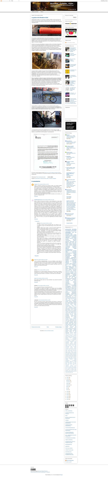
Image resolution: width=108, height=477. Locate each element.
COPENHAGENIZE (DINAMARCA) (68, 425)
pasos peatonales (73, 278)
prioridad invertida (73, 332)
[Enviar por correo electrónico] (48, 177)
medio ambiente (68, 298)
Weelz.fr (68, 134)
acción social (71, 323)
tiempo (69, 371)
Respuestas (37, 221)
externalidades (67, 360)
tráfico (66, 299)
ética (69, 372)
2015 (68, 391)
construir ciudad (72, 238)
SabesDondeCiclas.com (38, 199)
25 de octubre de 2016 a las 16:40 (41, 259)
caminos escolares (69, 327)
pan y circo (67, 367)
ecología (66, 301)
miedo (75, 248)
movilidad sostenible (70, 231)
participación (67, 278)
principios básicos (73, 368)
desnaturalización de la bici (70, 296)
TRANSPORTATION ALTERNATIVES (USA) (69, 454)
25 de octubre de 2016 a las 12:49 (48, 199)
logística (66, 345)
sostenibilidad (67, 273)
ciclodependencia (68, 306)
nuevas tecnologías (73, 346)
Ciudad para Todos (70, 213)
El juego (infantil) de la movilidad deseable (73, 65)
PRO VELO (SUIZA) (68, 448)
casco (75, 271)
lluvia (75, 319)
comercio (74, 281)
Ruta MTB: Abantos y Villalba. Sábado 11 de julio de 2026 (71, 148)
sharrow (72, 370)
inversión (72, 344)
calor (66, 353)
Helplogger (73, 42)
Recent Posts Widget (68, 42)
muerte (72, 288)
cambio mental (68, 243)
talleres (75, 303)
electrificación (72, 341)
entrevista (71, 359)
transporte (67, 272)
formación (75, 343)
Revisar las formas (70, 214)
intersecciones (73, 293)
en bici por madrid (70, 146)
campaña (74, 253)
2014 (68, 393)
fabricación (71, 343)
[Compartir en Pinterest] (52, 177)
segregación (73, 257)
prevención (69, 368)
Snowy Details (69, 197)
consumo (74, 317)
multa (73, 345)
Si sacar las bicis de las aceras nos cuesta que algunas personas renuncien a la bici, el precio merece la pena (70, 101)
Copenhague (71, 322)
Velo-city (66, 323)
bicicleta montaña (73, 351)
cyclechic (74, 282)
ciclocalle (74, 295)
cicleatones (67, 246)
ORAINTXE (67, 446)
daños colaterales (73, 355)
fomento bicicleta (43, 178)
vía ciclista (74, 313)
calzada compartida (72, 235)
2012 (68, 396)
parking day (70, 367)
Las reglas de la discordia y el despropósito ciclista (73, 89)
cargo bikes (73, 305)
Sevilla (75, 314)
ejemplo (69, 328)
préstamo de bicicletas (70, 369)
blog (75, 326)
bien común (71, 352)
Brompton (71, 333)
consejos (74, 245)
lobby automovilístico (72, 297)
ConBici (66, 295)
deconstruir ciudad (70, 254)
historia (72, 273)
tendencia (71, 289)
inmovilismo (67, 297)
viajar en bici (73, 294)
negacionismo (67, 366)
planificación (67, 274)
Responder (36, 196)
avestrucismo (67, 316)
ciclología (71, 354)
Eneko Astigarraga (70, 460)
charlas (75, 316)
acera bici (74, 242)
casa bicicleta (74, 353)
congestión (67, 280)
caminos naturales (69, 353)
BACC (66, 415)
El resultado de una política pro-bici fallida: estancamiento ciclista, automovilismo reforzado (70, 83)
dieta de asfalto (67, 357)
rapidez (75, 369)
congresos (67, 282)
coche (71, 263)
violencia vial (68, 261)
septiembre (68, 384)
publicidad (74, 259)
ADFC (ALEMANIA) (68, 410)
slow (70, 313)
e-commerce (74, 357)
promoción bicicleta (70, 229)
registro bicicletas (71, 303)
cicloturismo (74, 279)
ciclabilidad (74, 265)
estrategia (68, 232)
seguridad (67, 237)
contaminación (74, 300)
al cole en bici (73, 286)
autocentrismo (73, 290)
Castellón (75, 333)
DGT (71, 250)
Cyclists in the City (70, 200)
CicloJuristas (69, 189)
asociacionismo (68, 253)
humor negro (69, 344)
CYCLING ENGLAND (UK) (70, 427)
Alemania (71, 321)
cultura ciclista (68, 245)
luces (70, 287)
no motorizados (71, 271)
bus (72, 316)
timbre (71, 371)
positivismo (67, 332)
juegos (72, 302)
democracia (67, 292)
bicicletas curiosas (73, 324)
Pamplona (54, 178)
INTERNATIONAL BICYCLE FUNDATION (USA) (70, 442)
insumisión (67, 330)
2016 (68, 378)
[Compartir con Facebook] (51, 177)
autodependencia (68, 249)
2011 (68, 397)
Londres (71, 314)
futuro (70, 242)
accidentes (67, 256)
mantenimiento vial (68, 364)
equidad (75, 359)
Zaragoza (70, 295)
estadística (67, 319)
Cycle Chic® (69, 196)
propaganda (67, 270)
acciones (69, 290)
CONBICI (67, 420)
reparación (66, 370)
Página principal (35, 11)
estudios (75, 342)
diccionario (74, 356)
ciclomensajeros (68, 300)
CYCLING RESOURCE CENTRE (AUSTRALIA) (69, 433)
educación (67, 247)
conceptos (69, 355)
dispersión (69, 340)
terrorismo (66, 371)
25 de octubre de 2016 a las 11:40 (43, 184)
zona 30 (70, 299)
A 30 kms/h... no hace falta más (73, 93)
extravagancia (74, 360)
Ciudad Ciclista (69, 223)
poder (66, 368)
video (71, 234)
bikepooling (74, 352)
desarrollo (67, 318)
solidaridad (67, 333)
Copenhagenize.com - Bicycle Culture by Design (71, 173)
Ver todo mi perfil (68, 461)
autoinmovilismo (73, 315)
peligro (69, 288)
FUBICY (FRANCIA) (68, 439)
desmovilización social (68, 339)
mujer (71, 320)
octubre (67, 383)
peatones (74, 243)
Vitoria (75, 280)
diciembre (68, 380)
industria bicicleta (68, 329)
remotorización (68, 279)
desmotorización (68, 233)
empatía (74, 255)
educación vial (73, 241)
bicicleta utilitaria (67, 352)
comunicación (73, 291)
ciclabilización (67, 317)
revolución (74, 251)
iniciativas (67, 258)
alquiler (69, 351)
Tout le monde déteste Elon (71, 153)
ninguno (35, 184)
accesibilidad (67, 286)
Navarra (75, 322)
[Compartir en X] (50, 177)
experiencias (67, 343)
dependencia (67, 338)
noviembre (68, 381)
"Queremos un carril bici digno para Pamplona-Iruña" (52, 172)
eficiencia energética (72, 318)
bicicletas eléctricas (68, 325)
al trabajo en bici (73, 272)
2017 (68, 377)
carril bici (74, 232)
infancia (75, 273)
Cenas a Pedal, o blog (71, 167)
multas (47, 178)
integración (67, 287)
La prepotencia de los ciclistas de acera (73, 76)
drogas (71, 357)
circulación (67, 281)
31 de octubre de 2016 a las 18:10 (43, 285)
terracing (75, 370)
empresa (70, 301)
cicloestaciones (67, 354)
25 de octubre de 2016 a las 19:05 (46, 223)
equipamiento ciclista (68, 342)
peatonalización (68, 284)
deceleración (67, 356)
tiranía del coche (73, 298)
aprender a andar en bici (70, 277)
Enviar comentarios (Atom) (49, 330)
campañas (67, 263)
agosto (67, 386)
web (67, 372)
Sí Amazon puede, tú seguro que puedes (73, 54)
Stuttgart (66, 351)
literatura (75, 344)
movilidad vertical (73, 365)
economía (74, 269)
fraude (66, 344)
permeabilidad (74, 367)
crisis (66, 271)
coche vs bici (74, 268)
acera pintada (68, 269)
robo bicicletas (73, 270)
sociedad (74, 262)
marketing (74, 302)
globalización (72, 319)
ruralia (70, 370)
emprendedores (71, 358)
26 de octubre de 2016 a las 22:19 (42, 278)
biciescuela (72, 326)
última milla (71, 372)
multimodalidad (67, 346)
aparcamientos (37, 178)
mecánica (70, 345)
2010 (68, 399)
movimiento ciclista (70, 283)
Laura (35, 278)
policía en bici (72, 331)
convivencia (67, 240)
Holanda (75, 299)
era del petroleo (73, 328)
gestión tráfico (68, 276)
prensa (71, 280)
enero (67, 389)
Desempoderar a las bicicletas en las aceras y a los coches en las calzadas (73, 49)
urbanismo (74, 274)
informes (75, 329)
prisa (66, 369)
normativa (50, 178)
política (66, 242)
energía (75, 341)
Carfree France (69, 152)
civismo (66, 291)
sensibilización (67, 294)
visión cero (73, 371)
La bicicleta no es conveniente (73, 70)
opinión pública (71, 366)
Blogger (61, 474)
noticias (70, 268)
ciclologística (74, 354)
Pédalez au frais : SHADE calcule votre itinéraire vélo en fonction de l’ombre (71, 136)
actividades (67, 315)
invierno (71, 330)
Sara (35, 259)
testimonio (67, 250)
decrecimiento (71, 356)
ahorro (69, 324)
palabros (75, 366)
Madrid (71, 304)
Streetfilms (69, 156)
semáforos (67, 313)
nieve (66, 303)
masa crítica (67, 320)
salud (75, 277)
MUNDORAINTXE (68, 444)
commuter (66, 355)
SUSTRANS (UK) (68, 451)
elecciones (66, 358)
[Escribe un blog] (49, 177)
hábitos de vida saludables (70, 275)
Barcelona (67, 304)
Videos (42, 11)
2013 (68, 394)
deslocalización (74, 338)
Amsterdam (67, 314)
